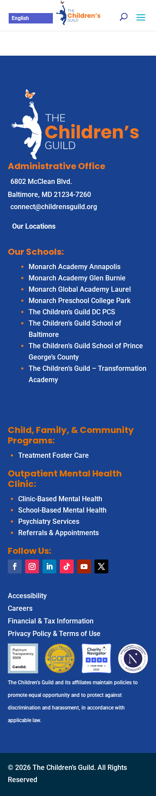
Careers (20, 608)
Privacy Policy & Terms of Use (54, 633)
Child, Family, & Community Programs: (71, 435)
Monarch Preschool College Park (79, 300)
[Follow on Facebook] (15, 566)
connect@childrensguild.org (53, 207)
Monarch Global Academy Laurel (80, 289)
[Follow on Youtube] (84, 566)
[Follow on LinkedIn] (49, 566)
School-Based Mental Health (62, 510)
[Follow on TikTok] (67, 566)
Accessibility (27, 596)
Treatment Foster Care (53, 455)
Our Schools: (36, 252)
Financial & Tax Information (51, 621)
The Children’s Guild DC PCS (72, 312)
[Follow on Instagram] (32, 566)
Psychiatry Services (48, 521)
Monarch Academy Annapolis (74, 267)
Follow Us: (29, 551)
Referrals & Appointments (58, 533)
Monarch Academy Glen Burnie (77, 278)
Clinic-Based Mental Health (60, 499)
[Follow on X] (101, 566)
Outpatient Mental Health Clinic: (65, 478)
